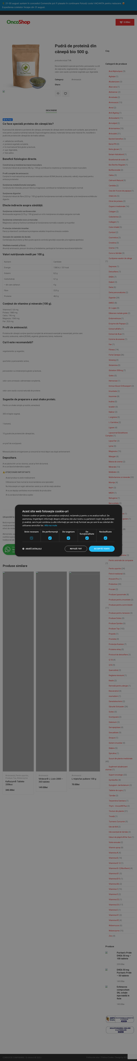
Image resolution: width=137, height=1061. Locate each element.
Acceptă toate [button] (102, 548)
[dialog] (68, 530)
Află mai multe (50, 525)
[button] (32, 548)
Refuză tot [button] (76, 548)
